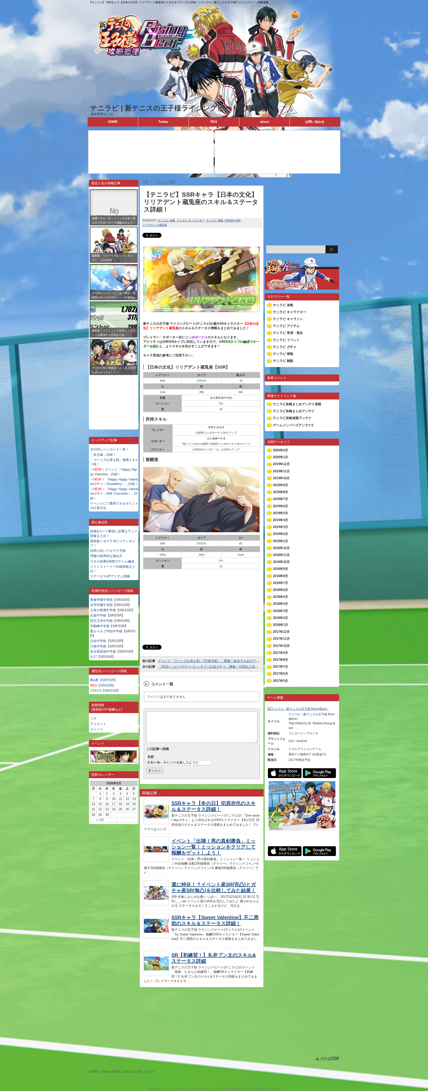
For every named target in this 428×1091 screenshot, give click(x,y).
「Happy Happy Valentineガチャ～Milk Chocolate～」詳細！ (114, 493)
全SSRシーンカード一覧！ (109, 449)
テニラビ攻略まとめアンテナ (294, 411)
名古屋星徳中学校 (103, 651)
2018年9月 (280, 569)
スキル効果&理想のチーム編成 (112, 561)
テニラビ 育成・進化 (288, 333)
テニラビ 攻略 (166, 220)
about (264, 122)
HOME (113, 122)
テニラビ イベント (286, 340)
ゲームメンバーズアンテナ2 (293, 425)
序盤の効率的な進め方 (106, 556)
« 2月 (100, 820)
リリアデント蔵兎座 (154, 224)
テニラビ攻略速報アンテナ (292, 418)
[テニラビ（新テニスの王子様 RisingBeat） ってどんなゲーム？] (302, 287)
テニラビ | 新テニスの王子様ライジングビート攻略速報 (178, 108)
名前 (150, 757)
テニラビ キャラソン (288, 319)
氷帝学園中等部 (101, 605)
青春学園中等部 (101, 600)
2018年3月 (280, 611)
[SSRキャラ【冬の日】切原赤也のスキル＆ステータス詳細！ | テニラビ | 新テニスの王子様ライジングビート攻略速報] (156, 823)
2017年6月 (280, 673)
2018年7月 (280, 583)
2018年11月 (281, 555)
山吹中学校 (98, 641)
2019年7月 (280, 499)
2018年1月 (280, 625)
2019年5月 (280, 513)
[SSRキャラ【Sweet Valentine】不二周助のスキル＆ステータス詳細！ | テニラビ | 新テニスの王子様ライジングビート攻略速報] (156, 937)
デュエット (98, 724)
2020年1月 (280, 457)
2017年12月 (281, 632)
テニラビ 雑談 (283, 361)
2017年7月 (280, 666)
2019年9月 (280, 485)
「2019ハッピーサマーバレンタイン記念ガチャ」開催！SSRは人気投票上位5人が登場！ (222, 666)
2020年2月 (280, 450)
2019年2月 (280, 534)
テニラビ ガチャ (284, 347)
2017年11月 (281, 638)
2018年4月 (280, 604)
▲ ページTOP (327, 1058)
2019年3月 (280, 527)
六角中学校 (98, 646)
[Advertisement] (113, 398)
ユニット (96, 729)
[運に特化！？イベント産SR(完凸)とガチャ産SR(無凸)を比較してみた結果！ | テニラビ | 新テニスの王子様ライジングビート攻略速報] (156, 904)
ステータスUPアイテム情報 (110, 576)
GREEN (229, 220)
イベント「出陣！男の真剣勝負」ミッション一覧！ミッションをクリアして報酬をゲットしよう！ (213, 846)
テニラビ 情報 (214, 220)
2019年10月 (281, 478)
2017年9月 (280, 653)
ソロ (93, 718)
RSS (214, 122)
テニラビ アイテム (286, 326)
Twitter (163, 122)
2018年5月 (280, 597)
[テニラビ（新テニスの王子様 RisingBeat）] (298, 709)
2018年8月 (280, 576)
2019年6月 (280, 506)
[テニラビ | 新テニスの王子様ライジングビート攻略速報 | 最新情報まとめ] (214, 101)
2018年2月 (280, 618)
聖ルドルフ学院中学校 (106, 631)
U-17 (93, 657)
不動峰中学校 (99, 626)
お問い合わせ (314, 122)
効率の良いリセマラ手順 (108, 551)
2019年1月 (280, 541)
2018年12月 (281, 548)
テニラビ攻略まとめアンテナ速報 (297, 404)
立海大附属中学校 (103, 610)
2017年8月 (280, 660)
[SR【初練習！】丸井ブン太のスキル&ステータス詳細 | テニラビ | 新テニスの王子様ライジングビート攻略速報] (156, 975)
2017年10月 (281, 646)
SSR (238, 220)
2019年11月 (281, 471)
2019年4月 (280, 520)
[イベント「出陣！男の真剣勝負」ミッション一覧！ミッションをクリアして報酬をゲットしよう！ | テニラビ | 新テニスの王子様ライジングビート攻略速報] (156, 860)
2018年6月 (280, 590)
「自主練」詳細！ (103, 454)
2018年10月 (281, 562)
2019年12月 (281, 464)
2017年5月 (280, 681)
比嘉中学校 (98, 615)
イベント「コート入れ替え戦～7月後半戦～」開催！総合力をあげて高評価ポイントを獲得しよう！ (229, 661)
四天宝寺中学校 (101, 621)
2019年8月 (280, 492)
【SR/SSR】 (103, 680)
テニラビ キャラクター (191, 220)
